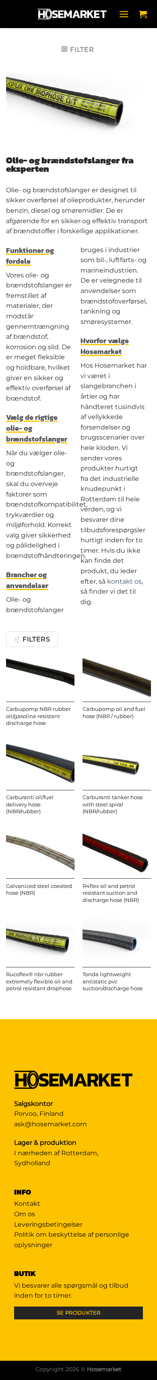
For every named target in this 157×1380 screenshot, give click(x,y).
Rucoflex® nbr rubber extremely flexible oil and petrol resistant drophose (39, 981)
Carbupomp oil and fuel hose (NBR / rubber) (114, 712)
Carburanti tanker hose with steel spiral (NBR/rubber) (113, 804)
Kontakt (27, 1203)
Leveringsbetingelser (48, 1224)
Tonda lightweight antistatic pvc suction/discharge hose (113, 981)
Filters (35, 639)
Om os (24, 1214)
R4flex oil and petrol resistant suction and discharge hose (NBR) (111, 893)
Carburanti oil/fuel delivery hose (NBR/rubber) (30, 804)
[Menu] (126, 14)
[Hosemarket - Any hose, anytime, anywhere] (72, 14)
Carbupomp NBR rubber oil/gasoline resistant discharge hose (38, 716)
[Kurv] (145, 14)
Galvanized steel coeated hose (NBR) (39, 889)
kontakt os (124, 581)
